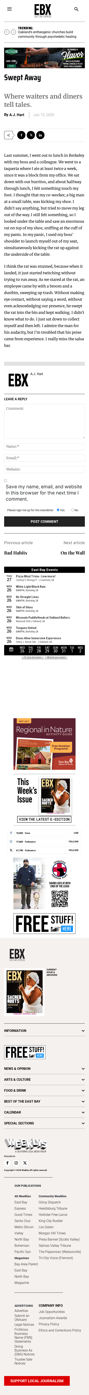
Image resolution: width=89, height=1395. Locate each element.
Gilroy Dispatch (50, 1202)
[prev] (6, 32)
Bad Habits (15, 553)
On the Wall (73, 553)
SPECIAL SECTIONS (19, 1123)
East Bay (20, 1270)
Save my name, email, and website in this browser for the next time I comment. (44, 493)
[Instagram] (16, 1163)
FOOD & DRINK (15, 1090)
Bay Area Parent (26, 1264)
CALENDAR (12, 1112)
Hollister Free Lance (53, 1215)
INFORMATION (15, 1031)
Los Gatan (46, 1227)
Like (76, 832)
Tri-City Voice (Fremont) (56, 1258)
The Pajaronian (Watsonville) (60, 1252)
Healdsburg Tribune (53, 1208)
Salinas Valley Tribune (55, 1246)
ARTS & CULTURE (17, 1080)
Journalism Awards (53, 1318)
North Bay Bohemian (21, 1242)
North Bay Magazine (21, 1280)
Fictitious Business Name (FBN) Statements (23, 1335)
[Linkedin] (40, 135)
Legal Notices (24, 1325)
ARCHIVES (52, 972)
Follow (73, 841)
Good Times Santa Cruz (23, 1218)
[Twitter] (31, 135)
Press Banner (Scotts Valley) (59, 1239)
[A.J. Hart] (18, 380)
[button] (76, 9)
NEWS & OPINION (17, 1069)
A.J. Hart (16, 115)
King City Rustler (51, 1221)
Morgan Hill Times (52, 1233)
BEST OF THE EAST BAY (22, 1101)
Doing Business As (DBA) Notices (24, 1350)
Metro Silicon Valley (24, 1230)
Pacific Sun (22, 1252)
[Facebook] (21, 135)
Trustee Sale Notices (23, 1361)
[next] (13, 32)
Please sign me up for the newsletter (30, 510)
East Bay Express (20, 1205)
